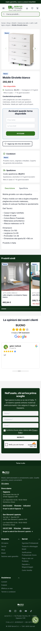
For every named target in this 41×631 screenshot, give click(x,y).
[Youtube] (26, 611)
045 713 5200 (7, 505)
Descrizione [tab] (10, 188)
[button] (35, 48)
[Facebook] (10, 611)
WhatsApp (17, 505)
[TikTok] (31, 611)
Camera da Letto (23, 23)
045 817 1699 (7, 528)
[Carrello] (37, 8)
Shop (8, 23)
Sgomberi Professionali (30, 543)
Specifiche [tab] (23, 188)
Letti (31, 23)
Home (3, 23)
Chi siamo (5, 483)
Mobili (14, 23)
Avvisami (20, 133)
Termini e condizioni (8, 592)
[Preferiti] (32, 8)
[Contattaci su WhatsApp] (35, 619)
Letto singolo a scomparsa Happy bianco (15, 296)
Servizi (3, 546)
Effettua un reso (7, 588)
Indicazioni (27, 505)
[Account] (27, 8)
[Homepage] (15, 8)
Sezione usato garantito (9, 556)
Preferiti (4, 585)
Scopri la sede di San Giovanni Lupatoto (17, 531)
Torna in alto (20, 463)
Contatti (4, 582)
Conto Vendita (27, 570)
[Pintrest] (21, 611)
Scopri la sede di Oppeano (12, 509)
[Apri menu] (3, 8)
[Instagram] (15, 611)
